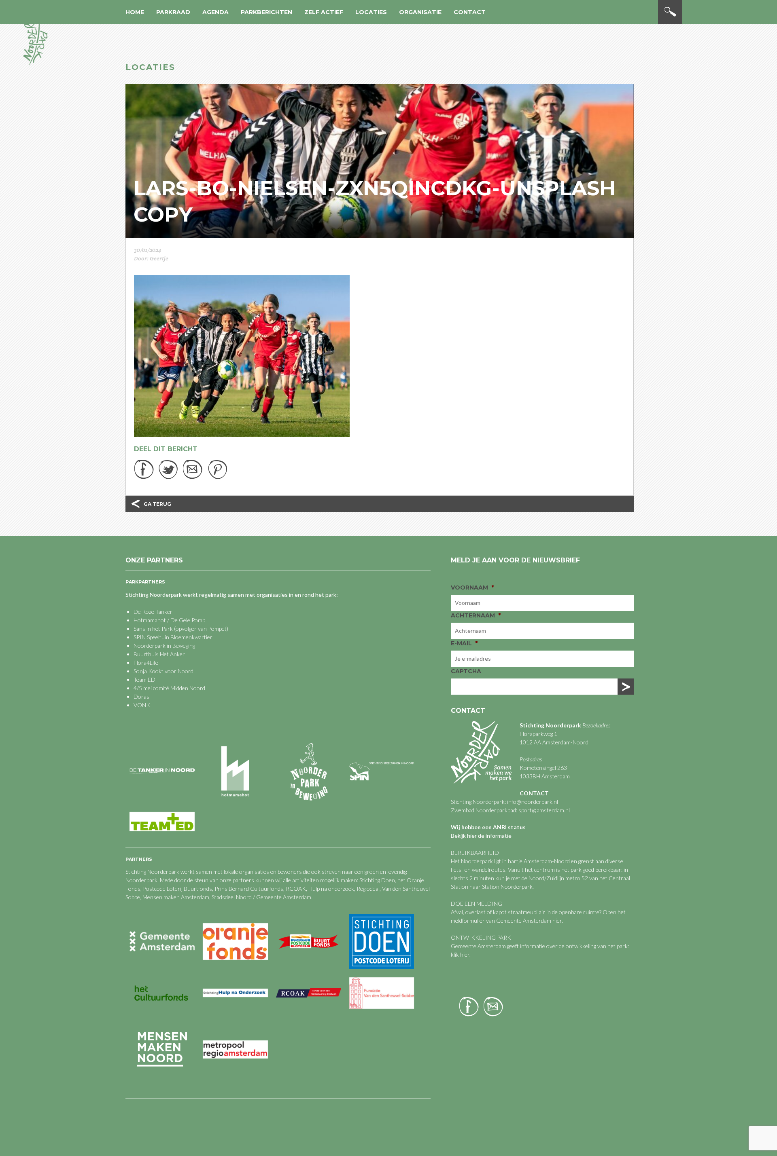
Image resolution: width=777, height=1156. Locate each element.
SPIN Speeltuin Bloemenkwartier (173, 637)
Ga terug (157, 504)
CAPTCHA (466, 671)
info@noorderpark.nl (532, 801)
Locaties (371, 12)
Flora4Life (146, 662)
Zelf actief (323, 12)
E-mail (464, 643)
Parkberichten (266, 12)
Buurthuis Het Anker (159, 654)
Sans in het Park (153, 628)
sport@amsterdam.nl (544, 810)
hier (557, 920)
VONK (142, 705)
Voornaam (472, 587)
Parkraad (173, 12)
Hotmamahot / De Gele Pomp (169, 620)
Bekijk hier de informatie (481, 835)
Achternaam (476, 615)
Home (134, 12)
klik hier (460, 954)
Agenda (215, 12)
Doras (141, 696)
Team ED (144, 679)
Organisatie (420, 12)
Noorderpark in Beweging (164, 645)
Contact (470, 12)
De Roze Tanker (153, 611)
